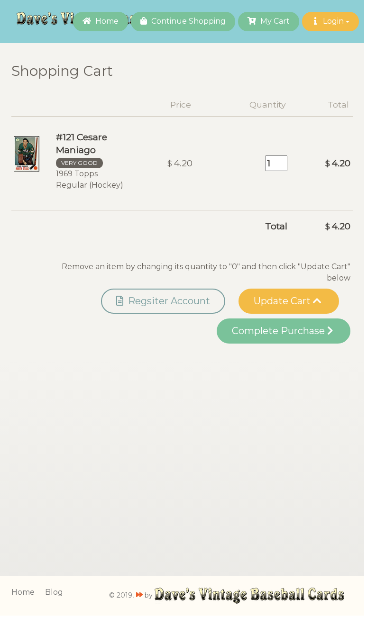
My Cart (274, 21)
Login (333, 21)
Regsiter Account (168, 301)
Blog (54, 592)
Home (106, 21)
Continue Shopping (187, 21)
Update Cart (283, 301)
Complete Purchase (279, 330)
